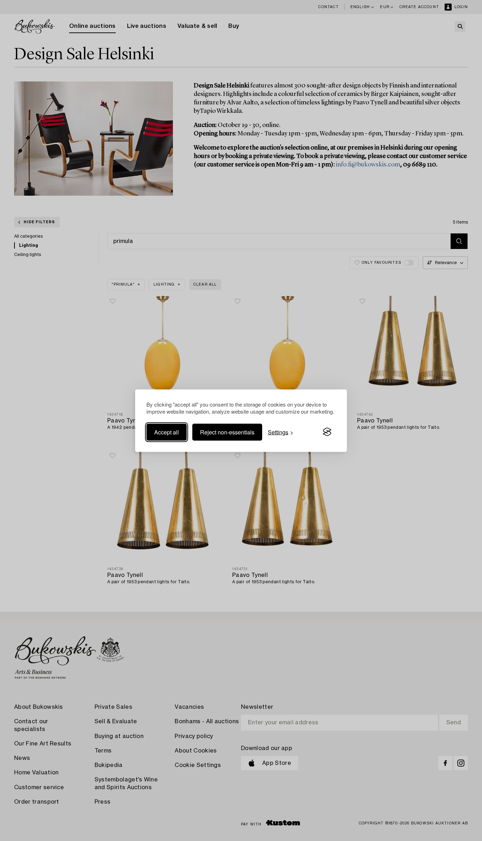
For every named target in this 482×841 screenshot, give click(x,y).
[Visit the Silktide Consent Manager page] (327, 431)
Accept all (166, 432)
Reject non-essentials (227, 432)
